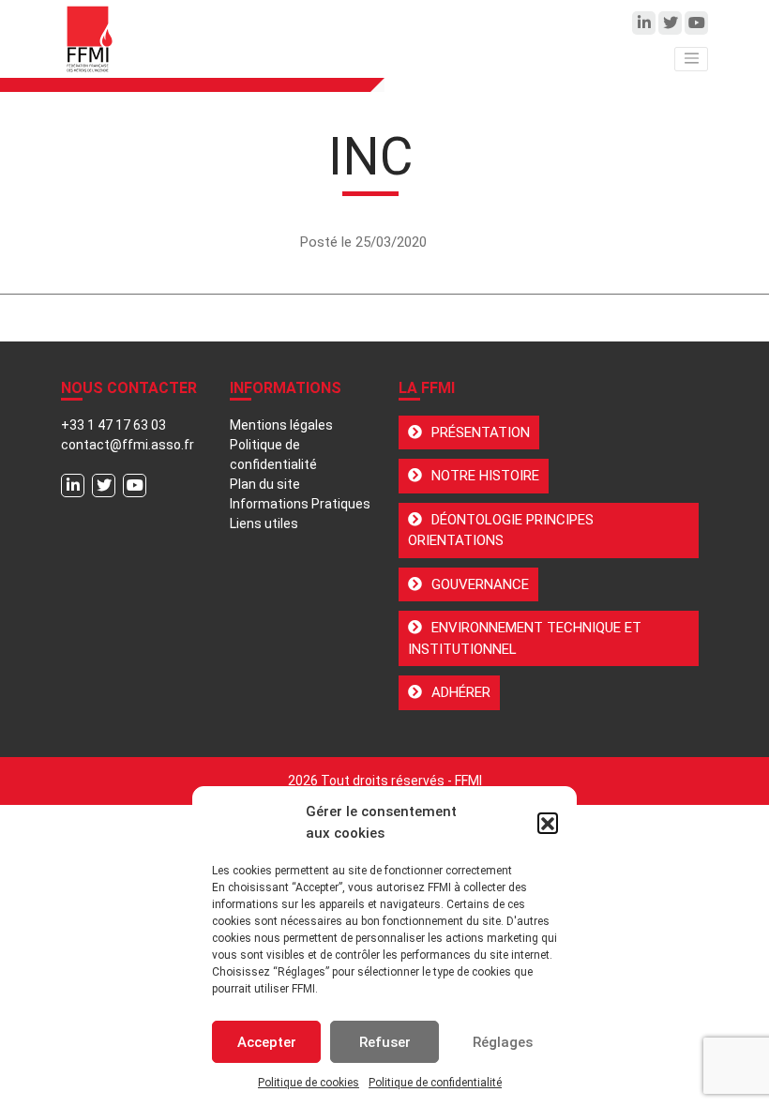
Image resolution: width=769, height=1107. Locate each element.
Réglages (503, 1042)
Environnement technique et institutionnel (524, 638)
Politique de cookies (308, 1082)
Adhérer (460, 692)
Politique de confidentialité (435, 1082)
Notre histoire (485, 475)
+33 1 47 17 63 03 (113, 424)
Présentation (480, 432)
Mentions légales (281, 424)
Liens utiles (264, 523)
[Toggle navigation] (691, 59)
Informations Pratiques (300, 503)
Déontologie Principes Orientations (501, 530)
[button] (547, 822)
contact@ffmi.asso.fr (127, 444)
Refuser (385, 1042)
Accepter (266, 1042)
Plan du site (265, 484)
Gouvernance (480, 584)
